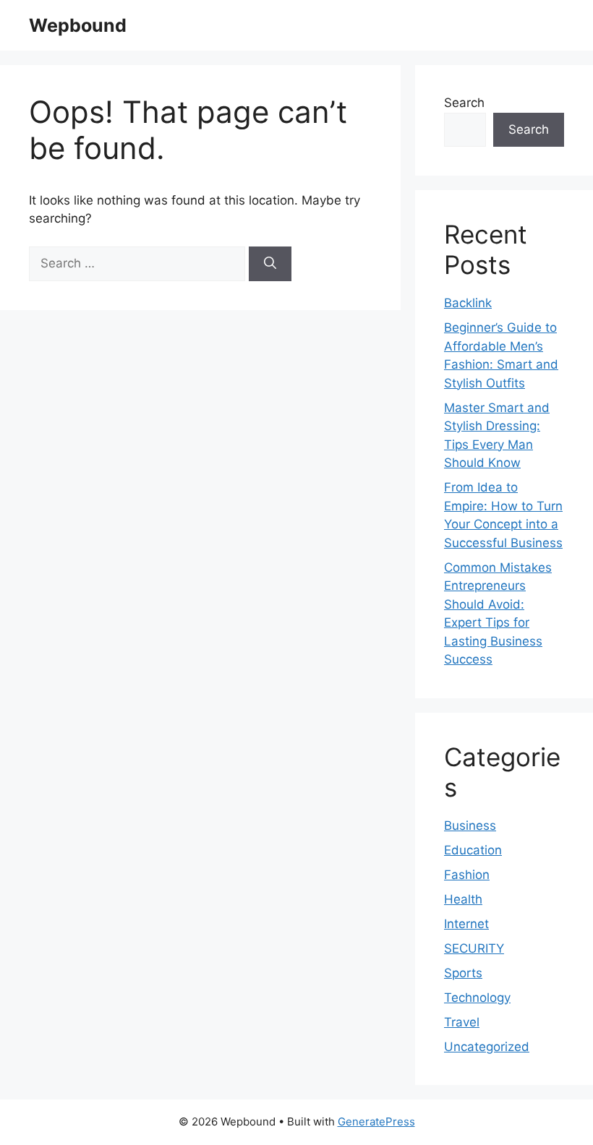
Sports (463, 973)
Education (473, 850)
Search (464, 102)
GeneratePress (376, 1121)
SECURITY (474, 948)
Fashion (467, 874)
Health (463, 899)
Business (470, 825)
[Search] (270, 263)
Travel (461, 1022)
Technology (477, 997)
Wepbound (78, 25)
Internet (466, 924)
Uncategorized (486, 1046)
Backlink (468, 303)
